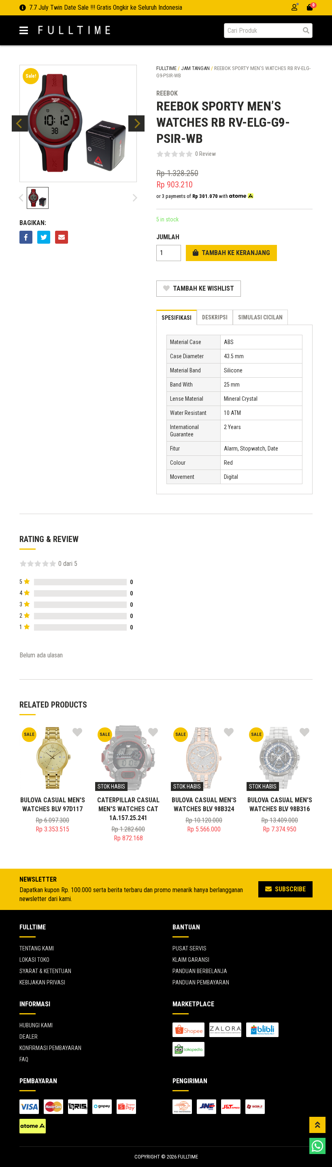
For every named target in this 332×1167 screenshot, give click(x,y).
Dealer (28, 1036)
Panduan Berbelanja (199, 971)
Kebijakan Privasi (42, 982)
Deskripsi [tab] (215, 317)
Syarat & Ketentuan (45, 971)
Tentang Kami (36, 948)
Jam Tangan (195, 68)
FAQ (23, 1059)
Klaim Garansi (190, 960)
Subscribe (289, 889)
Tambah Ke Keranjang (235, 253)
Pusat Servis (189, 948)
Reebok (167, 93)
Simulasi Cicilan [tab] (260, 317)
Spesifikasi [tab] (177, 318)
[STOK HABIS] (128, 757)
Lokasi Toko (34, 960)
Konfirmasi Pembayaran (50, 1048)
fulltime (166, 68)
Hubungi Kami (36, 1025)
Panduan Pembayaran (200, 982)
